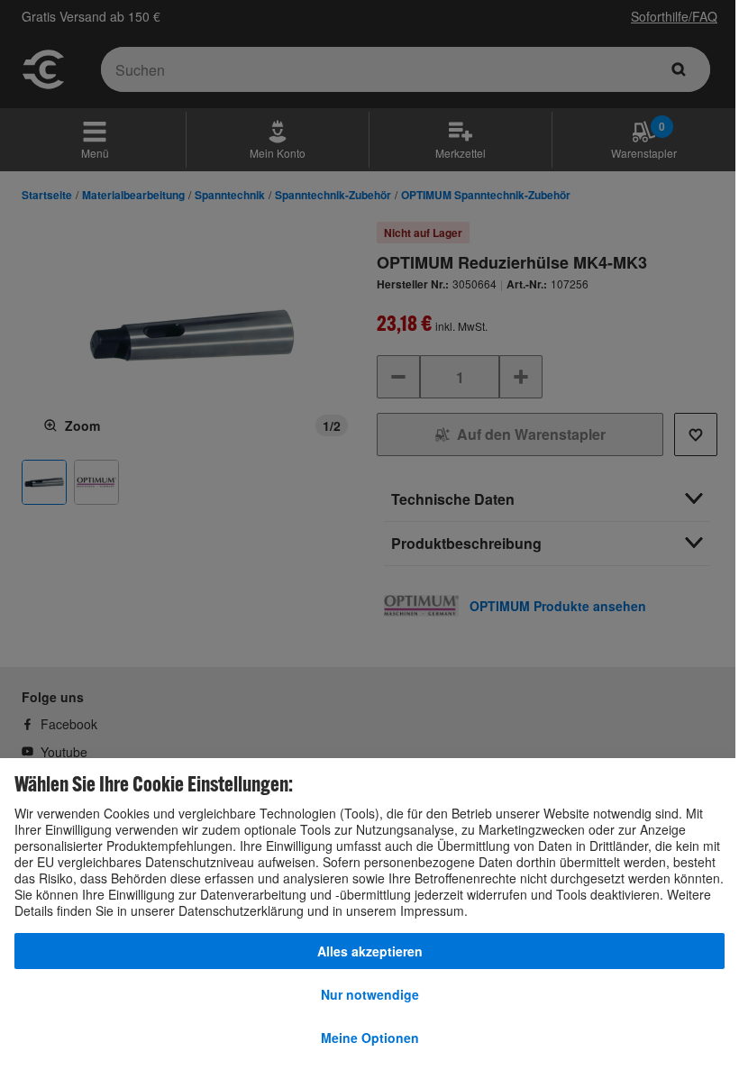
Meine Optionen (370, 1038)
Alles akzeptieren (370, 951)
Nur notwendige (370, 994)
